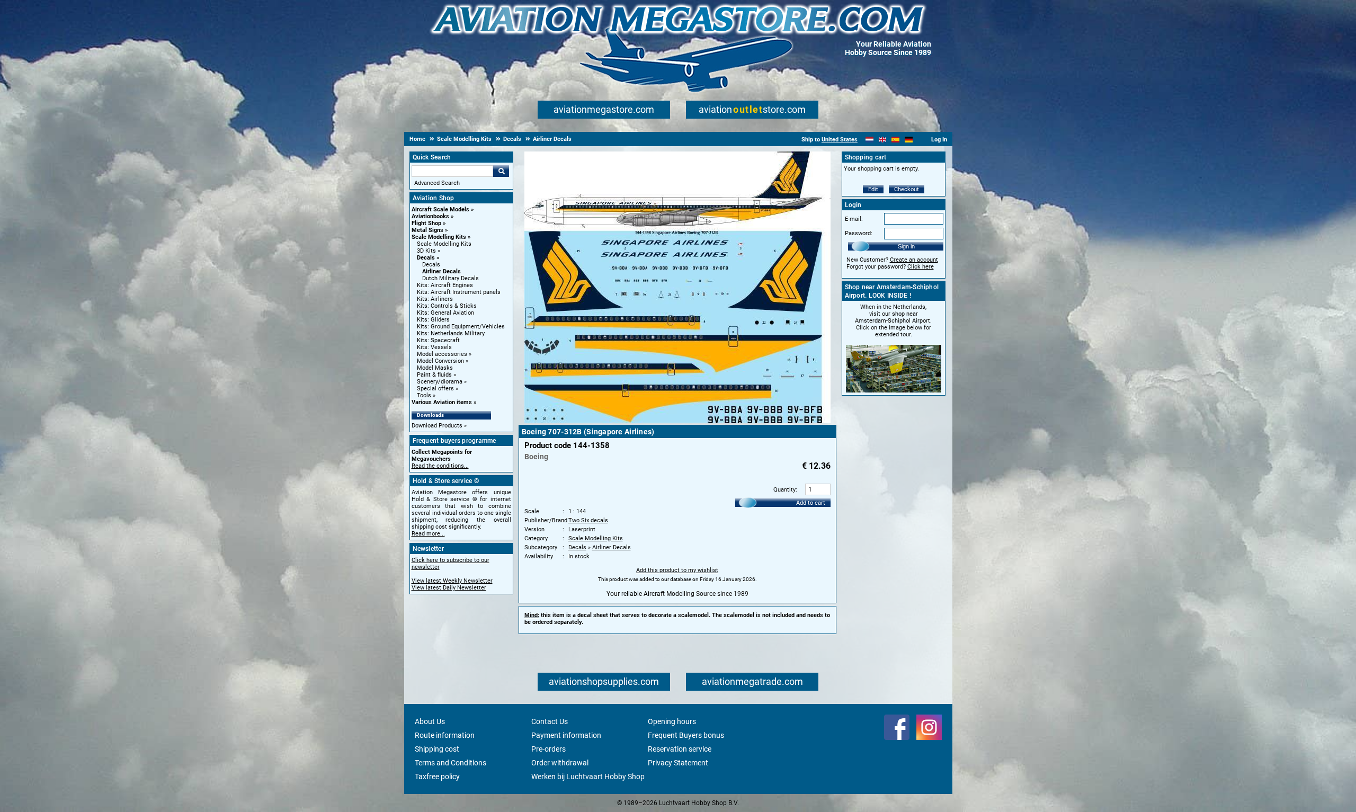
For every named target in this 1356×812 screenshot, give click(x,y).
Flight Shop (426, 223)
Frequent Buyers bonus (686, 735)
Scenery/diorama (439, 381)
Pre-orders (548, 749)
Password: (858, 233)
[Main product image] (677, 421)
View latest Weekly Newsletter (452, 580)
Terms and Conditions (450, 763)
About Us (430, 721)
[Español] (895, 139)
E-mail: (854, 219)
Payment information (566, 735)
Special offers (435, 388)
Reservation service (679, 749)
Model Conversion (440, 361)
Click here (920, 266)
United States (840, 139)
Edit (873, 189)
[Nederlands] (869, 139)
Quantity (784, 489)
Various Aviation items (442, 402)
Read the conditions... (440, 465)
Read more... (428, 533)
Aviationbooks (430, 216)
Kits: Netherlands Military (451, 333)
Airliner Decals (441, 271)
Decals (426, 257)
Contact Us (549, 721)
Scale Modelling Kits (439, 237)
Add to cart (810, 502)
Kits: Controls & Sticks (447, 305)
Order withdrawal (559, 763)
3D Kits (426, 250)
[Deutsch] (909, 139)
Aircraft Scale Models (440, 209)
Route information (445, 735)
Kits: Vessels (434, 347)
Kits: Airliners (435, 299)
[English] (883, 139)
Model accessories (442, 354)
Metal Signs (427, 230)
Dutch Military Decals (450, 278)
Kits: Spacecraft (438, 340)
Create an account (914, 259)
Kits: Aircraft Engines (445, 285)
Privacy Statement (678, 763)
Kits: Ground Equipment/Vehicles (461, 326)
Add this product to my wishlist (677, 570)
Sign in (906, 246)
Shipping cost (437, 749)
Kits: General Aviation (445, 312)
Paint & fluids (434, 374)
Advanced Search (437, 183)
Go (501, 171)
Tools (424, 395)
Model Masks (435, 367)
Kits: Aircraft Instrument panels (459, 292)
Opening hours (672, 721)
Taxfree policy (437, 776)
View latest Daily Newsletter (449, 587)
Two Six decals (588, 520)
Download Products (437, 425)
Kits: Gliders (433, 319)
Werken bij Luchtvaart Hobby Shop (588, 776)
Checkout (906, 189)
